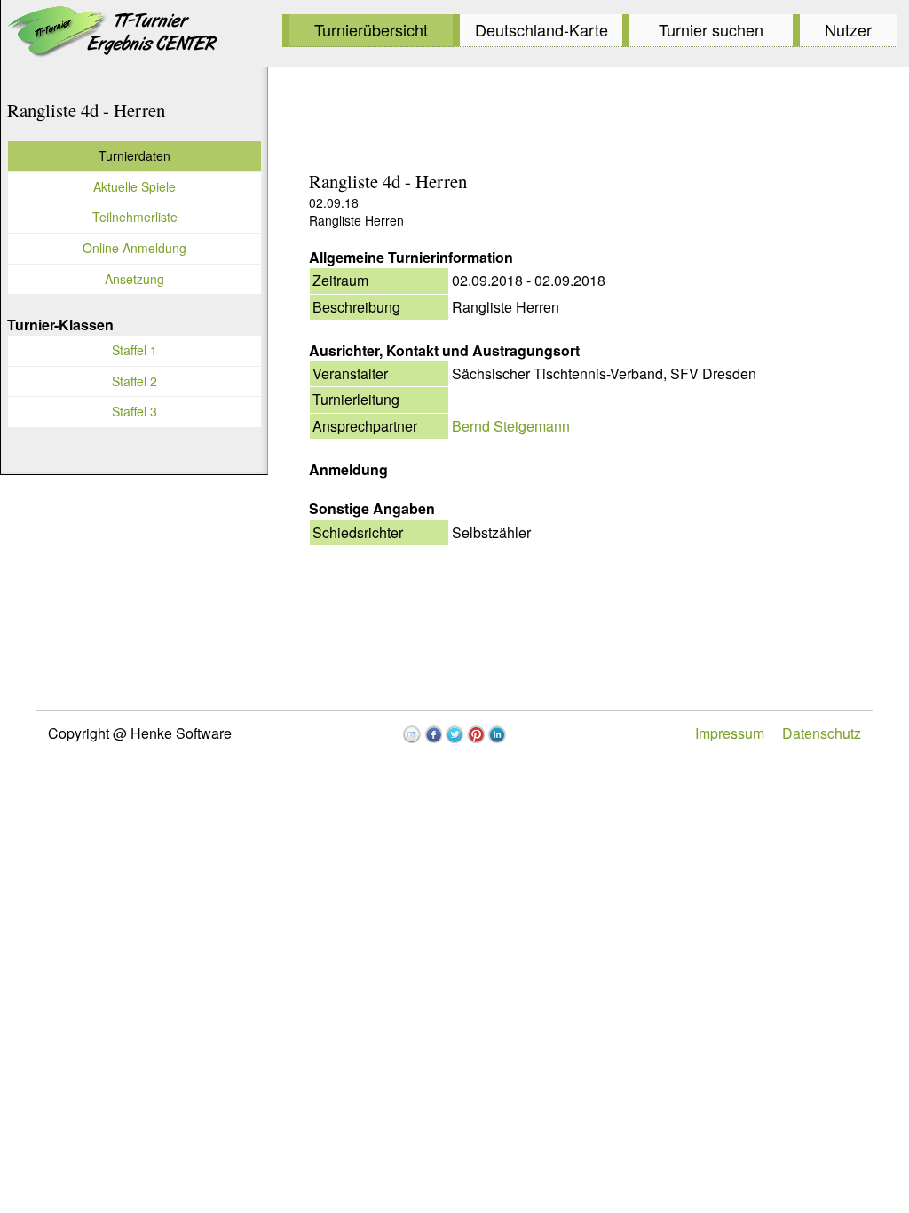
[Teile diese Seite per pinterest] (476, 734)
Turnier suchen (711, 29)
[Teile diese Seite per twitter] (454, 734)
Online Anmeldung (134, 248)
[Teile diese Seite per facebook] (433, 734)
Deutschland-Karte (541, 29)
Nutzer (848, 29)
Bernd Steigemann (511, 426)
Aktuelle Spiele (134, 186)
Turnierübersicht (371, 29)
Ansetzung (134, 279)
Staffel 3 (134, 411)
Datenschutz (821, 733)
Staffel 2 (134, 381)
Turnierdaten (134, 155)
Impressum (729, 733)
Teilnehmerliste (135, 217)
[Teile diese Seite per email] (412, 734)
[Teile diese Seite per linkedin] (497, 734)
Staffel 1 (134, 350)
